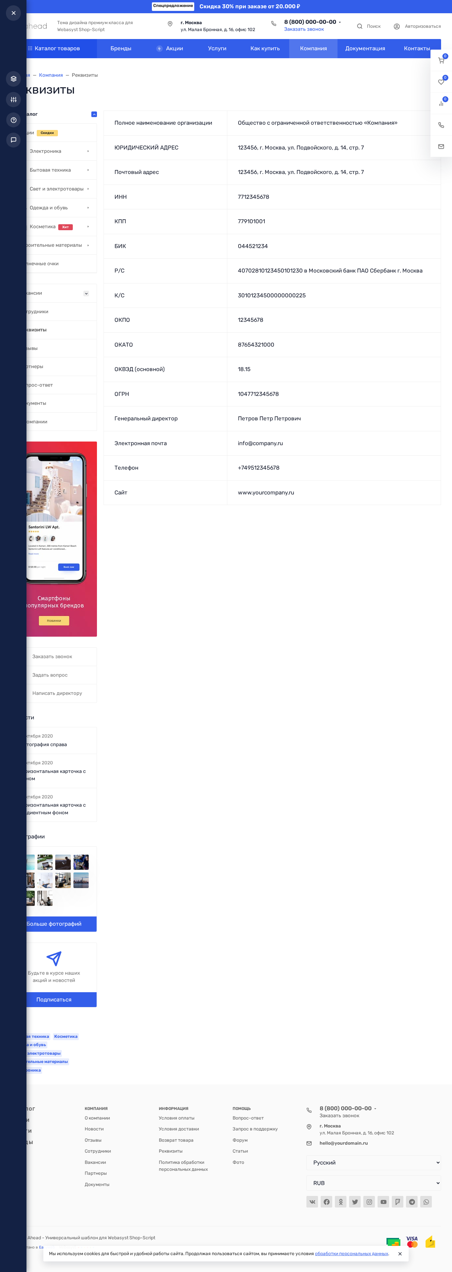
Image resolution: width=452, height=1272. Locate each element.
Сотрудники (98, 1151)
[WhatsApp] (426, 1202)
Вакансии (95, 1162)
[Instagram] (369, 1202)
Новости (94, 1128)
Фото (238, 1162)
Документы (97, 1184)
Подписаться (53, 999)
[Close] (400, 1253)
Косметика (65, 1036)
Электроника (26, 1070)
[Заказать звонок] (441, 125)
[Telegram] (412, 1202)
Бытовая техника (30, 1036)
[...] (54, 538)
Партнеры (96, 1173)
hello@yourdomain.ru (344, 1143)
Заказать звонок (304, 29)
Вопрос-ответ (248, 1118)
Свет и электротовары (36, 1053)
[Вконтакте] (312, 1202)
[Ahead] (29, 26)
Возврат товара (176, 1140)
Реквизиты (171, 1151)
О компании (97, 1118)
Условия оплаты (177, 1118)
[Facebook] (326, 1202)
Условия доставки (179, 1128)
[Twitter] (355, 1202)
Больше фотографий (53, 923)
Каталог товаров (57, 48)
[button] (441, 60)
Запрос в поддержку (255, 1128)
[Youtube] (383, 1202)
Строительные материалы (40, 1061)
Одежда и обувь (29, 1044)
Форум (240, 1140)
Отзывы (93, 1140)
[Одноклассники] (340, 1202)
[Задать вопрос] (441, 146)
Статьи (240, 1151)
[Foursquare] (397, 1202)
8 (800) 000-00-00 (310, 22)
